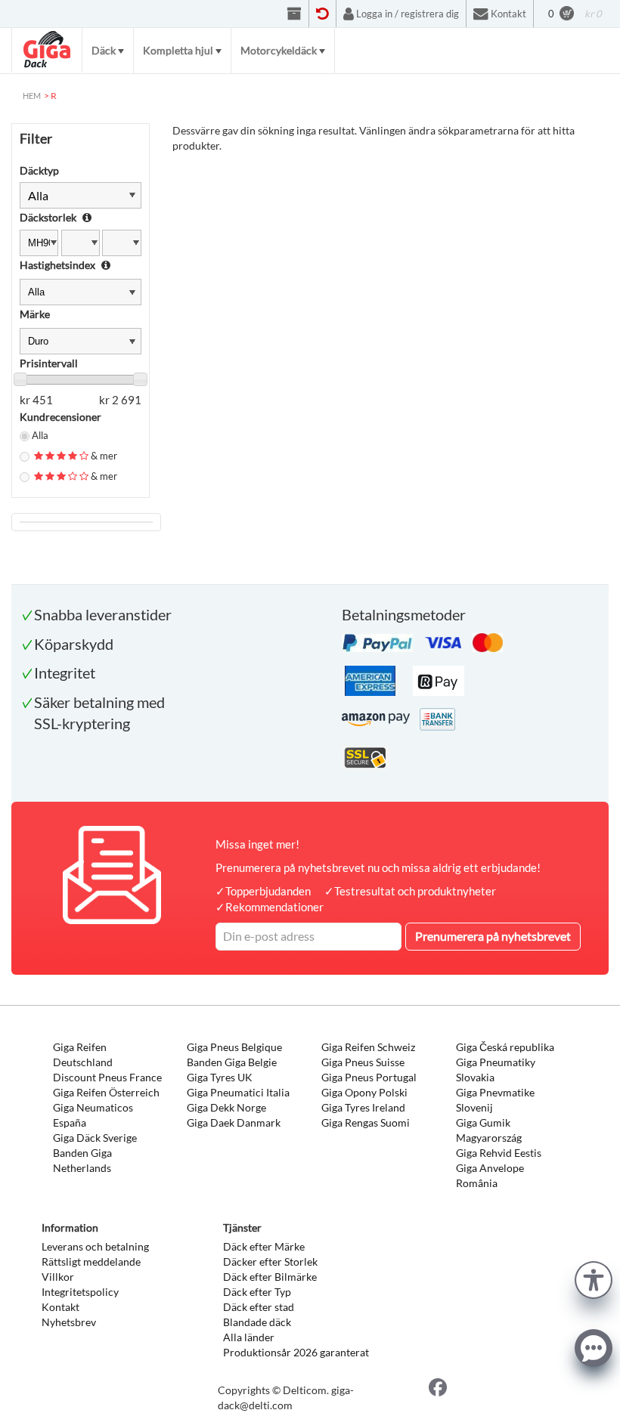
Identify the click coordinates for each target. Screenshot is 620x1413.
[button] (593, 1278)
